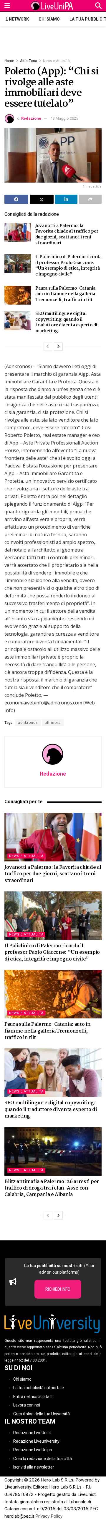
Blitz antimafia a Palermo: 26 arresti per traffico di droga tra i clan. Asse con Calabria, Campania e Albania (51, 1188)
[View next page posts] (58, 347)
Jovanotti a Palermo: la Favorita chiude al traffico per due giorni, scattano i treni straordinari (66, 234)
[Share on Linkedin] (66, 199)
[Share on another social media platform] (90, 199)
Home (9, 61)
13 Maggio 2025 (64, 118)
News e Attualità (56, 61)
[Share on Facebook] (16, 199)
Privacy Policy (48, 1516)
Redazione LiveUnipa (32, 1449)
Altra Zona (28, 61)
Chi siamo (49, 19)
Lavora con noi (26, 1405)
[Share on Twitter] (42, 199)
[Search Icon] (98, 5)
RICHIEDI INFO (57, 1289)
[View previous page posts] (47, 347)
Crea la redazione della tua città (42, 1458)
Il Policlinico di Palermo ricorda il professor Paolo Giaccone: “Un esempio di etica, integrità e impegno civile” (68, 265)
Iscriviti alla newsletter (33, 1467)
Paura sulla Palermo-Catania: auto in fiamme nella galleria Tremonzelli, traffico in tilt (66, 294)
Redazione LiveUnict (32, 1432)
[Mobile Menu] (7, 5)
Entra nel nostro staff (33, 1396)
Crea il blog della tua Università (41, 1413)
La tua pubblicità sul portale (38, 1387)
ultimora (53, 723)
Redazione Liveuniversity (36, 1441)
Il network (16, 19)
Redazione (31, 118)
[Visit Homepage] (53, 6)
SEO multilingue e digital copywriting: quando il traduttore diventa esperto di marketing (66, 322)
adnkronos (28, 723)
